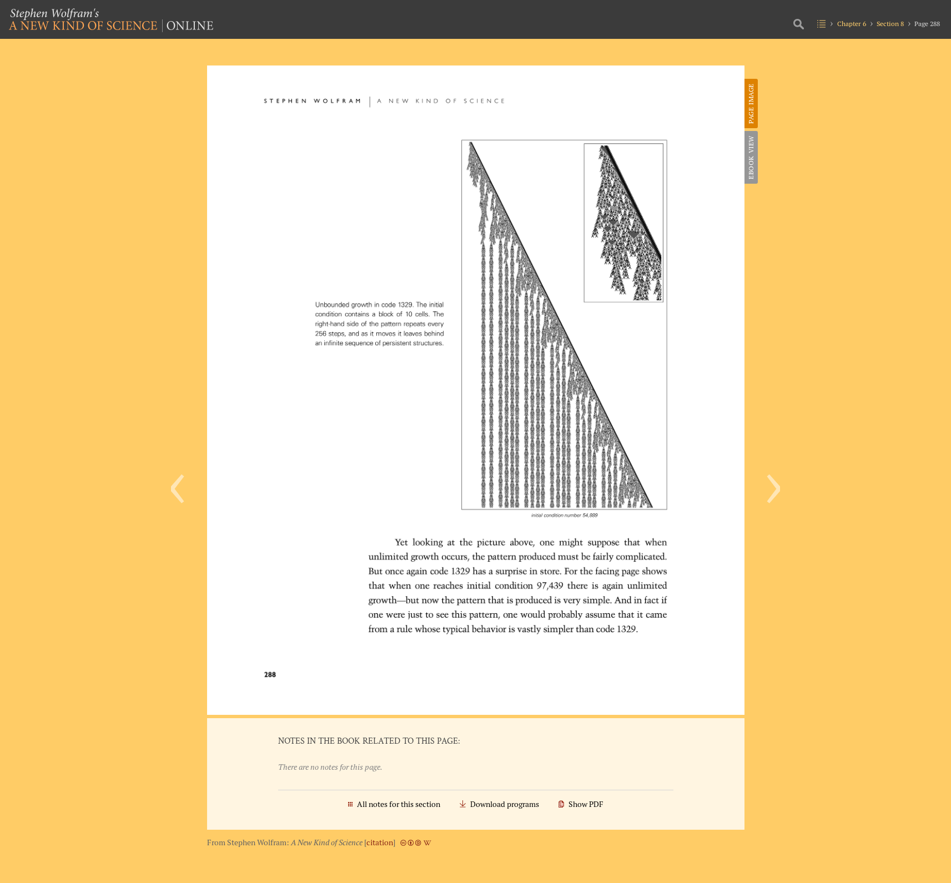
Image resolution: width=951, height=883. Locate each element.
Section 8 (890, 23)
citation (379, 842)
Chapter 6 (851, 23)
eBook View (751, 157)
